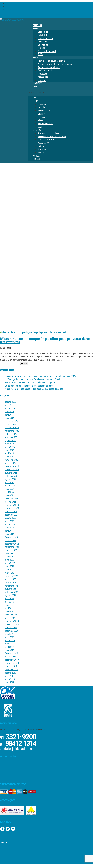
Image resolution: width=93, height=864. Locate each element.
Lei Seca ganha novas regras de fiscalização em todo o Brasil (32, 379)
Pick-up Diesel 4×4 (47, 51)
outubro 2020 (11, 627)
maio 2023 (9, 527)
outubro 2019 (11, 666)
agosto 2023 (10, 518)
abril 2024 (9, 492)
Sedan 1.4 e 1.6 (45, 38)
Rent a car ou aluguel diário (51, 60)
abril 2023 (9, 530)
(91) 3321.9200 (56, 3)
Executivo (42, 41)
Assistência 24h (45, 70)
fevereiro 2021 (11, 614)
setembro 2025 (11, 437)
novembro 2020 (12, 624)
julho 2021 (9, 598)
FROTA (36, 28)
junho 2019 (10, 679)
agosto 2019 (10, 672)
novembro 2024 (12, 469)
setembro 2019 (11, 669)
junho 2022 (10, 563)
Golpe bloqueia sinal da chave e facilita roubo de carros (30, 385)
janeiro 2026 (10, 424)
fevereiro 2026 (11, 421)
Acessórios (43, 76)
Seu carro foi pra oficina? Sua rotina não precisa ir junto (30, 382)
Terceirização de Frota (49, 67)
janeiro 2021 (10, 618)
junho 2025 (10, 447)
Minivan (42, 47)
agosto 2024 (10, 479)
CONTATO (37, 86)
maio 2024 (9, 489)
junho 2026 (10, 408)
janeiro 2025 (10, 463)
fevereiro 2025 (11, 459)
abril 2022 (9, 569)
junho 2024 (10, 485)
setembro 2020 (11, 630)
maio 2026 (9, 411)
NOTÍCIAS (37, 83)
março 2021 (10, 611)
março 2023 (10, 534)
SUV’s (40, 54)
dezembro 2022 (12, 543)
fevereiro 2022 (11, 576)
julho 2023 (9, 521)
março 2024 (10, 495)
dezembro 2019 (12, 659)
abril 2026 (9, 414)
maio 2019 (9, 682)
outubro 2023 (11, 511)
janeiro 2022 (10, 579)
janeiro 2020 (10, 656)
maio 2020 (9, 643)
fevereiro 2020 (11, 653)
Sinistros (42, 80)
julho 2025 (9, 443)
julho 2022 (9, 559)
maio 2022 (9, 566)
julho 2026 (9, 405)
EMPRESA (37, 25)
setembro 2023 (11, 514)
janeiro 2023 (10, 540)
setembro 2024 (11, 476)
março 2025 (10, 456)
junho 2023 (10, 524)
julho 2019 (9, 676)
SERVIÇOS (38, 57)
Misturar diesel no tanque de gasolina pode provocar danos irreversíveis (45, 340)
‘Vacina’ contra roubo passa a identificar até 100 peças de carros (34, 388)
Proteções (42, 73)
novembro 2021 (12, 585)
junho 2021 (10, 601)
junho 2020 (10, 640)
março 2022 (10, 572)
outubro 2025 (11, 434)
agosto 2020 (10, 634)
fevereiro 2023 (11, 537)
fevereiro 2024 (11, 498)
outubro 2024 (11, 472)
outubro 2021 (11, 588)
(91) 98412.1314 (68, 3)
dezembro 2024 (12, 466)
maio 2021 (9, 605)
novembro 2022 (12, 547)
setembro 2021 (11, 592)
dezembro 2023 (12, 505)
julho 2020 (9, 637)
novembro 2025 (12, 430)
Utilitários (43, 44)
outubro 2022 (11, 550)
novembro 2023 (12, 508)
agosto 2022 (10, 556)
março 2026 (10, 418)
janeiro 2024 (10, 501)
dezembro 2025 (12, 427)
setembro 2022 (11, 553)
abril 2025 (9, 453)
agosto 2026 (10, 401)
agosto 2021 (10, 595)
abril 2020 (9, 647)
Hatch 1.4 (42, 35)
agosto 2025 (10, 440)
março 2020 (10, 650)
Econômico (43, 31)
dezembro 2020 (12, 621)
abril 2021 (9, 608)
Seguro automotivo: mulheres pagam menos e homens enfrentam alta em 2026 (40, 376)
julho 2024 (9, 482)
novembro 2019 (12, 663)
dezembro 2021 (12, 582)
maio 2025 (9, 450)
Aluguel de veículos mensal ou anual (56, 64)
